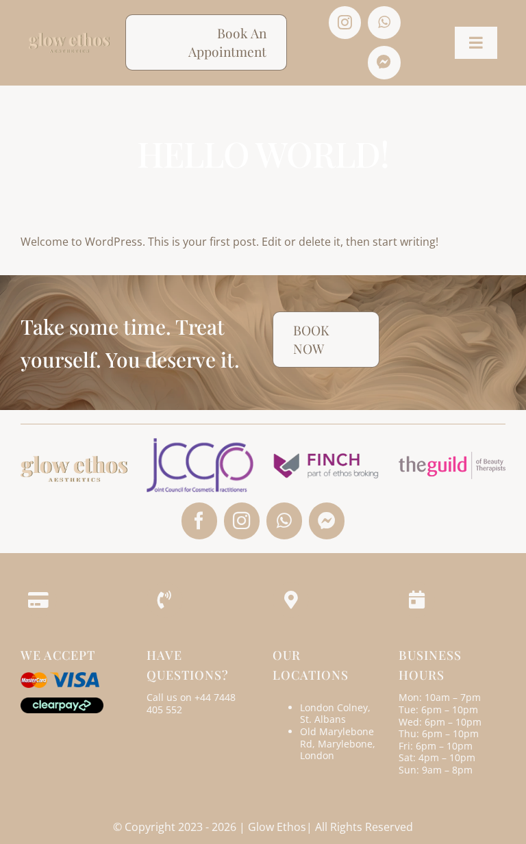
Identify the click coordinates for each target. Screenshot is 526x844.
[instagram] (345, 23)
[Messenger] (384, 62)
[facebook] (199, 520)
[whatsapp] (384, 23)
